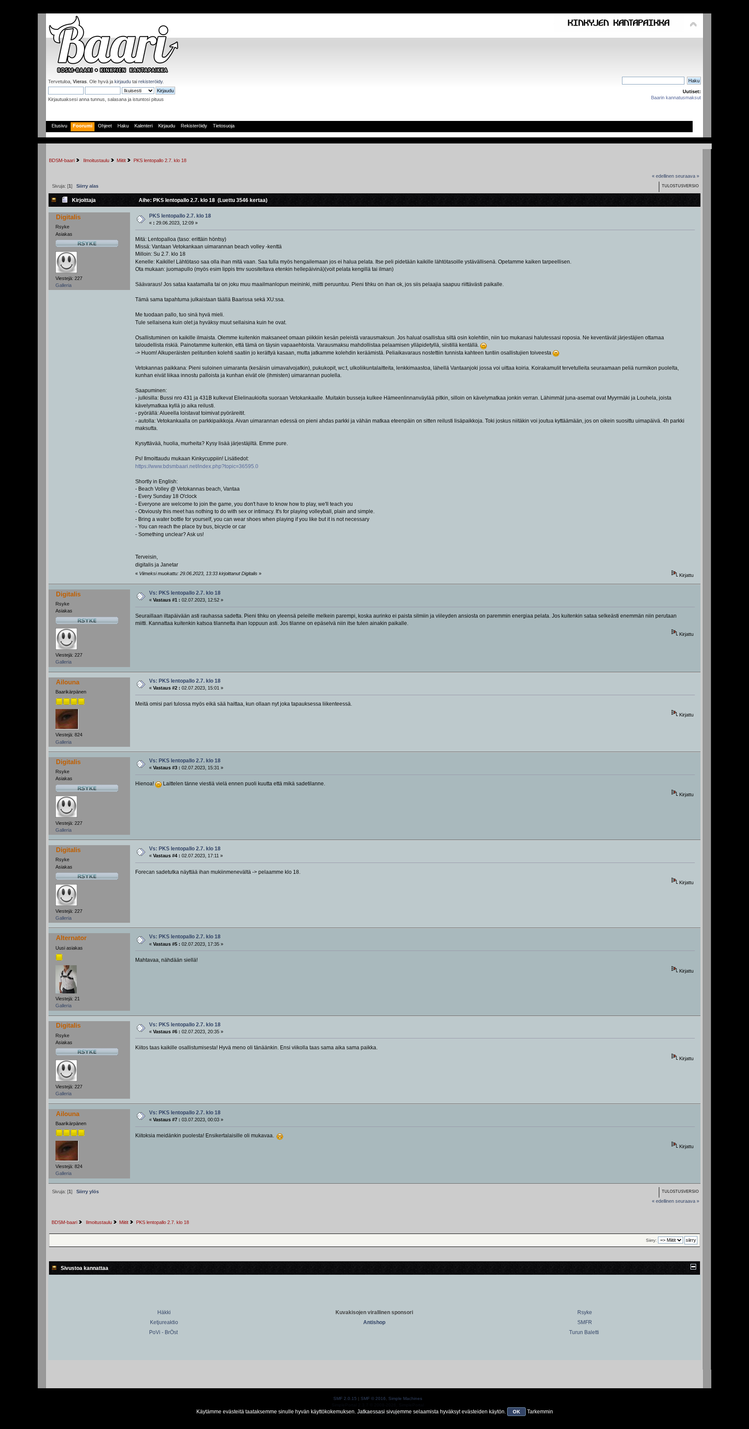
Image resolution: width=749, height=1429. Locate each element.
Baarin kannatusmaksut (676, 97)
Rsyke (584, 1312)
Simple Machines (405, 1398)
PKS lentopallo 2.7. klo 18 (180, 216)
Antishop (374, 1322)
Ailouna (67, 682)
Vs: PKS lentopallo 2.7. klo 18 (185, 593)
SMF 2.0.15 (345, 1398)
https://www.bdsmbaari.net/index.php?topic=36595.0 (196, 466)
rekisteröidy (150, 81)
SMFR (584, 1322)
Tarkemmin (540, 1412)
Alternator (71, 937)
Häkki (164, 1312)
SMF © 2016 (373, 1398)
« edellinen (663, 176)
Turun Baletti (584, 1332)
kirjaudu (122, 81)
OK (516, 1411)
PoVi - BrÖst (163, 1332)
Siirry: (651, 1240)
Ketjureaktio (164, 1322)
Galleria (63, 285)
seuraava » (687, 176)
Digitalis (68, 217)
